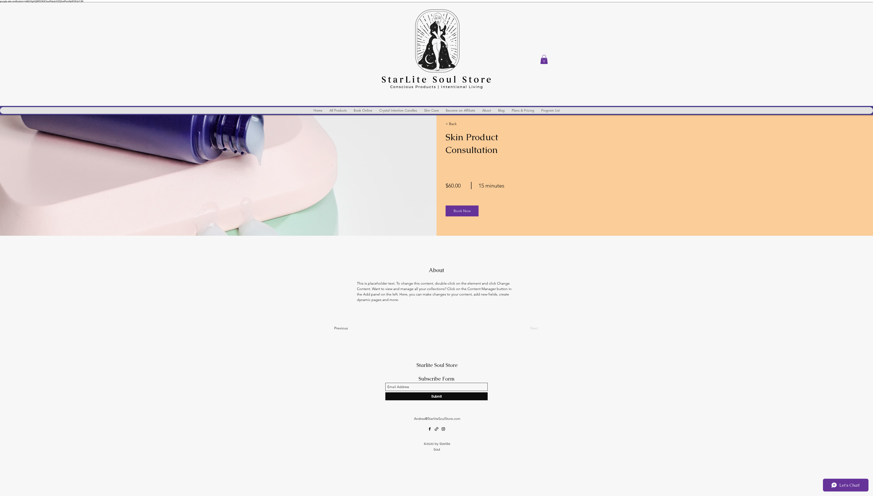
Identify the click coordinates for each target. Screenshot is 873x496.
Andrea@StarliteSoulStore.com (437, 418)
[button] (544, 59)
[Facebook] (429, 429)
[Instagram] (443, 429)
